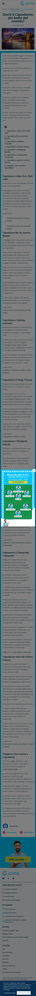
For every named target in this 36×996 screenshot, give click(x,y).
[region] (18, 988)
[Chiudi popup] (34, 470)
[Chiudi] (33, 983)
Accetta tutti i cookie (24, 993)
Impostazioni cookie (9, 993)
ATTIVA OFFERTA (18, 482)
